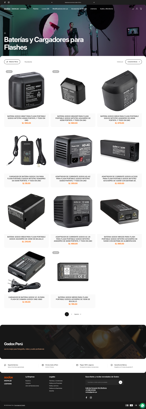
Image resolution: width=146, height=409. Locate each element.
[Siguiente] (94, 2)
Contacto (28, 383)
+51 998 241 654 (90, 390)
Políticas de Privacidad (55, 383)
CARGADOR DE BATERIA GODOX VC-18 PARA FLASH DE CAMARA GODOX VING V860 (26, 298)
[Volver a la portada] (5, 33)
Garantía (51, 391)
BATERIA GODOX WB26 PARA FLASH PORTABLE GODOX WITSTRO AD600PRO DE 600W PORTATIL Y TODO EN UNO (119, 118)
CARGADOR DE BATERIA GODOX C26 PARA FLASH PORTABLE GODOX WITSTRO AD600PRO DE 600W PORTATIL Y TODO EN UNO (26, 178)
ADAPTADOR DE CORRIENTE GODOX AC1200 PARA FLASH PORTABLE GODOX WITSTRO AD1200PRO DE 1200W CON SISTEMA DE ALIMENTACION (119, 179)
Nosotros (28, 380)
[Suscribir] (120, 382)
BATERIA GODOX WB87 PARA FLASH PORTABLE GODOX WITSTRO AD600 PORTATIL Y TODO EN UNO (26, 118)
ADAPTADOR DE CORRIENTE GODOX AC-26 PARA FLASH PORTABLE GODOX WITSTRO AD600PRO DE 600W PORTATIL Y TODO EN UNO (73, 239)
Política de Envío (53, 385)
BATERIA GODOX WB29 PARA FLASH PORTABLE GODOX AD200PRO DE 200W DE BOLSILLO (26, 238)
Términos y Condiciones (55, 380)
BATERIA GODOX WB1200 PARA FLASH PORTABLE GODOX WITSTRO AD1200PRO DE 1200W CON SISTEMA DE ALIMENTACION (119, 239)
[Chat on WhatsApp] (142, 405)
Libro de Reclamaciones (32, 385)
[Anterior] (52, 2)
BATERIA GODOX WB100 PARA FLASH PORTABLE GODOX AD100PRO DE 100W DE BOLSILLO (73, 299)
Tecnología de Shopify (19, 405)
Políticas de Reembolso (55, 388)
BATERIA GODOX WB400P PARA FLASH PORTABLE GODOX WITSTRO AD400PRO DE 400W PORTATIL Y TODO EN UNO (73, 118)
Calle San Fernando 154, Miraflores (96, 388)
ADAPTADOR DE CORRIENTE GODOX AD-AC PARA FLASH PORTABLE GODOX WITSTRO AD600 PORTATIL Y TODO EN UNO (72, 178)
